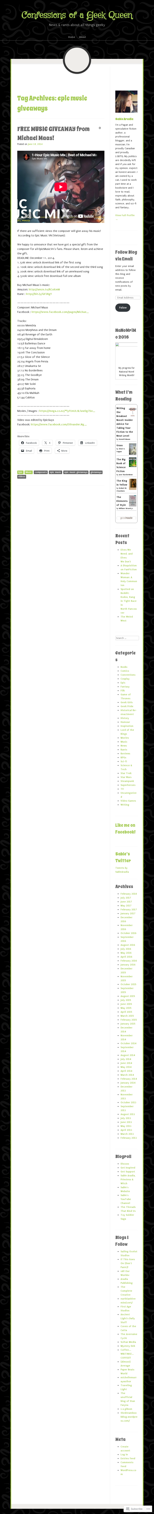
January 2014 (128, 1082)
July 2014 (126, 1059)
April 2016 (126, 956)
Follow (123, 307)
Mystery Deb (128, 1346)
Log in (124, 1454)
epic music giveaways (76, 472)
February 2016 (129, 960)
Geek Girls (127, 702)
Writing (125, 804)
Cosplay (125, 678)
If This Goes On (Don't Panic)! (128, 1263)
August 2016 (128, 945)
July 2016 (126, 948)
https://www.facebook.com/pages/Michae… (60, 312)
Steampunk (127, 781)
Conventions (128, 674)
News (124, 745)
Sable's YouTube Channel (126, 1199)
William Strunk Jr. (126, 508)
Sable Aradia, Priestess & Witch (128, 1179)
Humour (125, 722)
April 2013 (126, 1130)
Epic (20, 472)
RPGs (123, 757)
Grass (119, 445)
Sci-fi (124, 761)
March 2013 (127, 1134)
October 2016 (128, 933)
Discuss (125, 1163)
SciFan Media (128, 1342)
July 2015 (126, 1000)
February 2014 (129, 1078)
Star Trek (126, 773)
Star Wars (126, 777)
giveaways (96, 472)
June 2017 (126, 901)
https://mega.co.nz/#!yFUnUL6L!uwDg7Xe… (67, 411)
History (125, 718)
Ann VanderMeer (126, 475)
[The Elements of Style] (132, 506)
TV (122, 789)
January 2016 (128, 964)
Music (29, 472)
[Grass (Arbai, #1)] (132, 454)
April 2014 (126, 1071)
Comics (125, 670)
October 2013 (128, 1102)
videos (21, 476)
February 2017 (129, 909)
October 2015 (128, 984)
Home (71, 37)
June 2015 (126, 1004)
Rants (124, 749)
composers (41, 472)
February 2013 (129, 1137)
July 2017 (126, 897)
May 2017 (126, 905)
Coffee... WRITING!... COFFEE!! (127, 1353)
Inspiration (127, 726)
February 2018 (129, 893)
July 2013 (126, 1118)
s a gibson (126, 1409)
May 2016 (126, 952)
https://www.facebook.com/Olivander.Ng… (59, 424)
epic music (55, 472)
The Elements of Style (122, 501)
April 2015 (126, 1011)
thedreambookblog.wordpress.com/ (129, 1416)
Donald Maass (124, 439)
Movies (125, 737)
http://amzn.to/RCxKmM (44, 289)
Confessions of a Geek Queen (77, 15)
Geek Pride (127, 706)
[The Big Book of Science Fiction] (132, 466)
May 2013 (126, 1126)
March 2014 (127, 1074)
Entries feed (128, 1458)
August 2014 (128, 1055)
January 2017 (128, 913)
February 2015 (129, 1019)
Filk (123, 690)
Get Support (128, 1171)
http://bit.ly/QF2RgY (39, 294)
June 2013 (126, 1122)
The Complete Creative (126, 1290)
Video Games (128, 800)
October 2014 (128, 1043)
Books (124, 667)
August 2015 (128, 996)
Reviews (125, 753)
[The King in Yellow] (132, 489)
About (82, 37)
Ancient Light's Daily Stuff (128, 1318)
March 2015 (127, 1015)
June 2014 (126, 1063)
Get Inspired (128, 1167)
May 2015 (126, 1008)
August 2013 (128, 1114)
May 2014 (126, 1067)
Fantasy (125, 686)
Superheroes (128, 785)
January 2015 (128, 1023)
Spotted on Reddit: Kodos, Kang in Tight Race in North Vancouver (129, 601)
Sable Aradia (124, 119)
